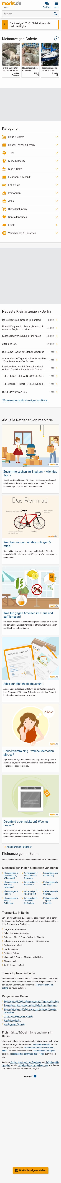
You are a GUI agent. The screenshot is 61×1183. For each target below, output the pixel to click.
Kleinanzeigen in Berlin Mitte (31, 883)
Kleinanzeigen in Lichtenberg (50, 874)
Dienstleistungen (17, 209)
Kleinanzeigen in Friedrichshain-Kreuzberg (31, 875)
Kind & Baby (15, 169)
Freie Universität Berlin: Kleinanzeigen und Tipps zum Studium (31, 1001)
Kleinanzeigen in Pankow (11, 892)
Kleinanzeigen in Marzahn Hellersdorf (11, 884)
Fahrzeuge (14, 185)
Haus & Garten (16, 137)
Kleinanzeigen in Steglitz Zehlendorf (11, 900)
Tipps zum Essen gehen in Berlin (18, 1016)
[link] (11, 60)
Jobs (11, 201)
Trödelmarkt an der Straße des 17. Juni (27, 1054)
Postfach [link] (47, 7)
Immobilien (14, 193)
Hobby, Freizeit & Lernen (21, 145)
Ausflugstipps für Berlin (14, 1024)
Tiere (11, 153)
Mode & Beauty (16, 161)
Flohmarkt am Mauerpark (44, 1051)
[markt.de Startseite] (11, 3)
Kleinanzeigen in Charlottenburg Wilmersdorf (11, 875)
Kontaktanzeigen (17, 217)
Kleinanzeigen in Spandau (50, 892)
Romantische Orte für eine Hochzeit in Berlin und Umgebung (30, 1005)
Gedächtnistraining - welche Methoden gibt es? (28, 752)
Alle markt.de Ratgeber (19, 846)
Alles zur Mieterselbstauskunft (23, 684)
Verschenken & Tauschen (22, 233)
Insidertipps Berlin (12, 1020)
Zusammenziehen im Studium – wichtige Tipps (30, 473)
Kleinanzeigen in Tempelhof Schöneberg (31, 900)
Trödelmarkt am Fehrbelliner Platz (33, 1065)
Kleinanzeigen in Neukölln (50, 883)
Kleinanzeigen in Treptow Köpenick (50, 900)
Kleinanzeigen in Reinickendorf (31, 892)
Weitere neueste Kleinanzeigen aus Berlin (25, 400)
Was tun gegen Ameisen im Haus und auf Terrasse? (28, 615)
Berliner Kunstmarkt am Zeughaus (26, 1062)
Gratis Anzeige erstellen (32, 1170)
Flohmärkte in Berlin (41, 1044)
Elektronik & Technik (19, 177)
